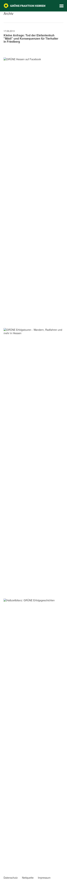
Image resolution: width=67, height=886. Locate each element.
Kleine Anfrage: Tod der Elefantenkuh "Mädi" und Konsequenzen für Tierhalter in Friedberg (31, 38)
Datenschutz (11, 877)
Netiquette (28, 877)
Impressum (44, 877)
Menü (61, 6)
